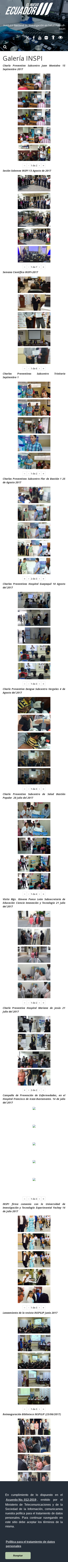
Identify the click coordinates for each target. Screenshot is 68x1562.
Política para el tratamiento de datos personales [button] (30, 1544)
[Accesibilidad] (53, 38)
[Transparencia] (60, 38)
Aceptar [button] (18, 1555)
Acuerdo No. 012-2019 (21, 1499)
